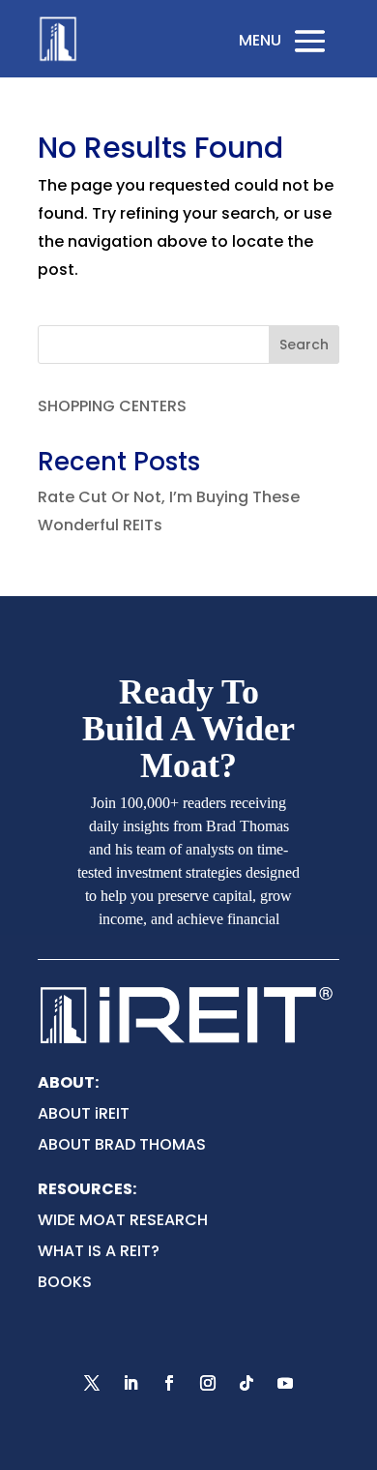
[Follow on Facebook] (169, 1382)
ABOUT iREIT (84, 1113)
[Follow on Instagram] (207, 1382)
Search (304, 344)
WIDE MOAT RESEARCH (123, 1220)
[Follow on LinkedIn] (130, 1382)
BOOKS (65, 1282)
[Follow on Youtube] (285, 1382)
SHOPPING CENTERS (112, 406)
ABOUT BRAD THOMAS (122, 1144)
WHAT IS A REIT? (99, 1251)
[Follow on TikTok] (246, 1382)
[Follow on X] (91, 1382)
